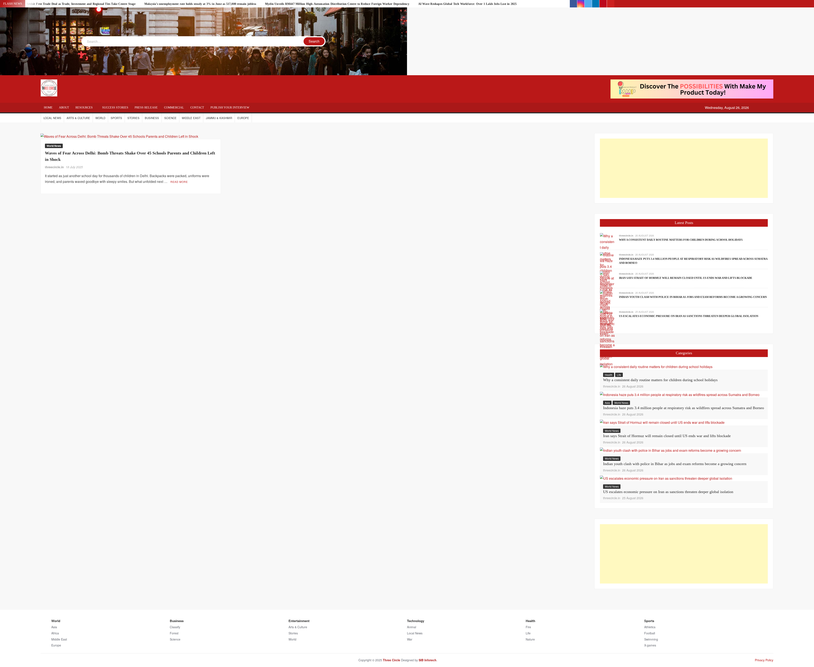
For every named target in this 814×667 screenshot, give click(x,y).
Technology (415, 620)
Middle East (191, 118)
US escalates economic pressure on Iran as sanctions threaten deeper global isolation (688, 316)
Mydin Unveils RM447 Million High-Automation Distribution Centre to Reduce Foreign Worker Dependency (337, 4)
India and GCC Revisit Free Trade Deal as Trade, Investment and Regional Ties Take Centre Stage (70, 4)
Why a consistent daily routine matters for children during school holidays (681, 239)
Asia (607, 402)
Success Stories (115, 107)
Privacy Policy (764, 660)
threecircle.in (54, 167)
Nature (530, 639)
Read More (179, 181)
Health (608, 375)
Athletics (649, 627)
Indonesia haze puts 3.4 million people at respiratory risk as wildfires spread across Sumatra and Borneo (683, 408)
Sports (116, 118)
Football (649, 633)
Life (619, 375)
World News (54, 146)
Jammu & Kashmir (219, 118)
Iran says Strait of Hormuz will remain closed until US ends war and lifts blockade (685, 277)
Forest (174, 633)
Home (48, 107)
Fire (528, 627)
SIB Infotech (427, 660)
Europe (243, 118)
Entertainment (299, 620)
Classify (175, 627)
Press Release (146, 107)
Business (152, 118)
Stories (133, 118)
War (409, 639)
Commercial (174, 107)
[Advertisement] (684, 168)
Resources (84, 107)
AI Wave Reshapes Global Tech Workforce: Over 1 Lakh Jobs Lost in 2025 (467, 4)
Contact (197, 107)
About (64, 107)
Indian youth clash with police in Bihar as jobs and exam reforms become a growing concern (693, 297)
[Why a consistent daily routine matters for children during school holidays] (656, 366)
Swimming (651, 639)
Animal (411, 627)
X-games (650, 645)
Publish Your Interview (229, 107)
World (100, 118)
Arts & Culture (78, 118)
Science (170, 118)
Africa (55, 633)
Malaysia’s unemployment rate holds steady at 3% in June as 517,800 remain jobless (200, 4)
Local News (52, 118)
